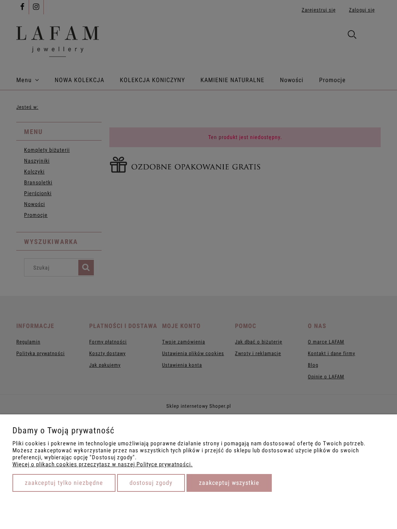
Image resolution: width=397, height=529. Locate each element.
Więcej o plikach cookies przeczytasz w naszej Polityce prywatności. (102, 464)
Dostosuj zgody (151, 482)
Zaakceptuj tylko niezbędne (64, 482)
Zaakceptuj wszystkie (229, 482)
